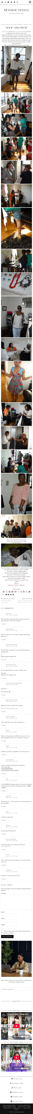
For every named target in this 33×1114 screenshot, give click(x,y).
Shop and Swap (16, 27)
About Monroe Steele (9, 1106)
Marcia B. (9, 613)
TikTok (17, 1087)
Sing (7, 811)
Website (3, 925)
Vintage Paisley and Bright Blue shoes (24, 600)
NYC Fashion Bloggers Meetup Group (16, 539)
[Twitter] (2, 2)
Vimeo (23, 31)
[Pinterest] (9, 592)
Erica (7, 730)
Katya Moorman (11, 839)
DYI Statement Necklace (8, 600)
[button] (31, 2)
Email (3, 918)
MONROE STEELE (16, 10)
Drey (7, 746)
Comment (4, 893)
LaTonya (8, 870)
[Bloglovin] (18, 592)
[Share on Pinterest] (13, 594)
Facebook (17, 1092)
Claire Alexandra (11, 644)
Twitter (17, 1078)
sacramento (10, 759)
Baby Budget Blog (12, 700)
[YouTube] (8, 2)
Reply (4, 624)
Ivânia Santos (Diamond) (14, 683)
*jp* (7, 778)
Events (20, 24)
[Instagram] (5, 2)
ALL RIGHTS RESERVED (24, 1105)
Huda (7, 854)
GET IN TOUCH (22, 1106)
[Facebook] (11, 2)
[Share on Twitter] (11, 594)
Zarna (8, 825)
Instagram (17, 1083)
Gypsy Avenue (10, 716)
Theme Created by (16, 1112)
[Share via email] (6, 594)
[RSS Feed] (17, 2)
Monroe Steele (16, 31)
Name (3, 912)
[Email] (29, 592)
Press (29, 1106)
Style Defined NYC (6, 846)
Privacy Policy (17, 1108)
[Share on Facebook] (8, 594)
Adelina (8, 796)
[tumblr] (21, 592)
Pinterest (17, 1096)
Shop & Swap (5, 31)
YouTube (17, 1101)
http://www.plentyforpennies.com (9, 708)
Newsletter (7, 1108)
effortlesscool (11, 664)
